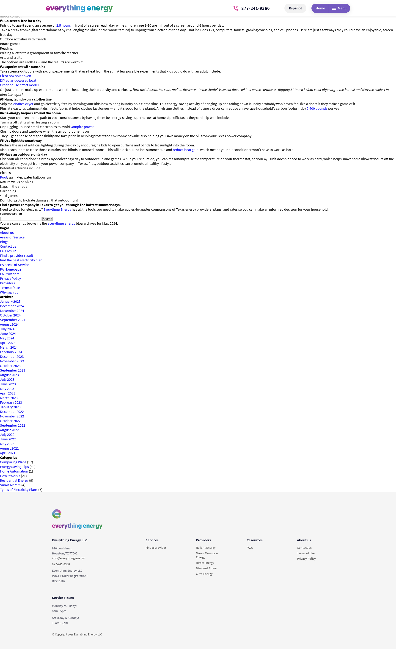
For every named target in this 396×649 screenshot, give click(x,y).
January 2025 (10, 301)
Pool (3, 177)
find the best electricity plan (21, 260)
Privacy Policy (10, 278)
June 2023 (8, 384)
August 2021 (9, 448)
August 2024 (9, 324)
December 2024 (12, 306)
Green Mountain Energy (207, 555)
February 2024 (11, 352)
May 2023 (7, 388)
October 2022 (10, 420)
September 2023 (12, 370)
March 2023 (9, 397)
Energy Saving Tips (14, 466)
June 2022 (8, 439)
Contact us (8, 246)
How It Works (10, 475)
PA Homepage (10, 269)
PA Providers (9, 273)
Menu (342, 8)
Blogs (4, 241)
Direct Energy (205, 563)
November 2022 (12, 416)
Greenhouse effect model (19, 85)
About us (7, 232)
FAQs (250, 547)
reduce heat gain (185, 149)
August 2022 (9, 430)
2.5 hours (63, 25)
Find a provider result (16, 255)
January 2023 (10, 407)
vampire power (82, 126)
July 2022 (7, 434)
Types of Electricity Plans (19, 489)
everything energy (61, 223)
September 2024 (12, 319)
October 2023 (10, 365)
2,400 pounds (317, 108)
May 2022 (7, 443)
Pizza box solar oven (15, 75)
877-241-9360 (255, 8)
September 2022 (12, 425)
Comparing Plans (13, 462)
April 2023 (7, 393)
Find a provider (156, 547)
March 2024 (9, 347)
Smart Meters (10, 485)
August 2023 (9, 374)
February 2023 (11, 402)
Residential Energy (14, 480)
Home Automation (14, 471)
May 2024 (7, 338)
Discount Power (206, 568)
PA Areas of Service (14, 264)
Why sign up (9, 292)
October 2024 (10, 315)
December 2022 (12, 411)
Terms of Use (10, 287)
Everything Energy (57, 209)
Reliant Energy (206, 547)
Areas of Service (12, 237)
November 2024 (12, 310)
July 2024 (7, 329)
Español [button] (295, 8)
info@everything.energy (68, 558)
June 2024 (8, 333)
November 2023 (12, 361)
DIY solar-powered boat (18, 80)
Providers (7, 283)
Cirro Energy (204, 574)
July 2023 (7, 379)
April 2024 (7, 342)
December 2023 (12, 356)
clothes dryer (23, 103)
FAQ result (8, 251)
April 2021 (7, 452)
